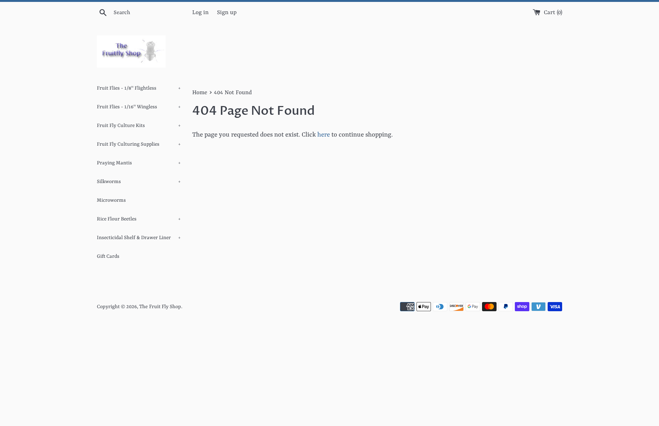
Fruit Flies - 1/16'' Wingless (139, 107)
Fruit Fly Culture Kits (139, 126)
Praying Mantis (139, 163)
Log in (200, 13)
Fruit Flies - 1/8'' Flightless (139, 88)
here (323, 134)
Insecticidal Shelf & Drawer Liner (139, 238)
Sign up (226, 13)
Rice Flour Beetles (139, 219)
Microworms (111, 200)
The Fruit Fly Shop (160, 307)
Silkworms (139, 182)
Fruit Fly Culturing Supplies (139, 144)
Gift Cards (108, 256)
